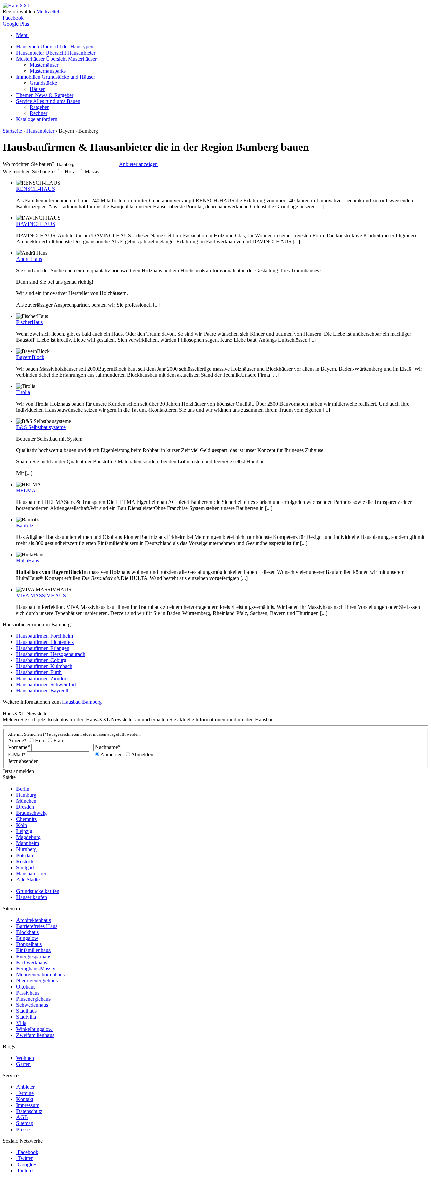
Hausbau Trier (31, 873)
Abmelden (142, 754)
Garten (23, 1064)
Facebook (13, 18)
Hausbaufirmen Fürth (39, 672)
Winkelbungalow (34, 1029)
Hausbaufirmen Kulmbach (44, 666)
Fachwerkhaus (31, 962)
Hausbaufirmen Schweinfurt (46, 684)
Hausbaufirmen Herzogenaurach (50, 654)
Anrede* (17, 740)
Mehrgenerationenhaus (40, 974)
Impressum (27, 1105)
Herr (40, 740)
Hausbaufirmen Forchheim (44, 636)
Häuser (37, 89)
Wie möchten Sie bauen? (29, 171)
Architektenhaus (33, 920)
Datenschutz (29, 1111)
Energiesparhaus (33, 956)
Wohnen (25, 1058)
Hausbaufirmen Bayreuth (43, 690)
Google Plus (16, 24)
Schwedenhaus (32, 1005)
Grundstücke (43, 83)
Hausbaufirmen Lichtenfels (45, 642)
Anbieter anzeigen (138, 164)
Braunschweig (31, 813)
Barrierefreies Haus (36, 926)
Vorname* (19, 747)
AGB (22, 1117)
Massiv (92, 171)
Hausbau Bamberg (82, 702)
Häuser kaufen (31, 897)
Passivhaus (27, 993)
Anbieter (25, 1087)
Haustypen (54, 46)
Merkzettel (47, 11)
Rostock (25, 861)
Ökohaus (25, 987)
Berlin (22, 789)
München (26, 801)
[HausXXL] (17, 5)
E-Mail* (17, 754)
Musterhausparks (48, 71)
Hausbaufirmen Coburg (41, 660)
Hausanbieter (55, 53)
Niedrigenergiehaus (37, 980)
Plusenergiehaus (33, 999)
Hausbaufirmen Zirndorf (42, 678)
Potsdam (25, 855)
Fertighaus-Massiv (35, 968)
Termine (25, 1093)
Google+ (27, 1164)
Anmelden (111, 754)
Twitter (25, 1158)
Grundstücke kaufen (37, 891)
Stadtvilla (26, 1017)
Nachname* (108, 747)
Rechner (38, 113)
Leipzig (24, 831)
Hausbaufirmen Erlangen (42, 648)
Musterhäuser (56, 59)
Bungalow (27, 938)
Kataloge (36, 119)
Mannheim (27, 843)
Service (48, 101)
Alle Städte (28, 879)
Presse (23, 1129)
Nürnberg (26, 849)
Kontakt (24, 1099)
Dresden (25, 807)
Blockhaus (27, 932)
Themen (44, 95)
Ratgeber (39, 107)
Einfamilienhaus (33, 950)
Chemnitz (26, 819)
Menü (22, 35)
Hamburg (26, 795)
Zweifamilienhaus (35, 1035)
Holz (70, 171)
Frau (58, 740)
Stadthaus (26, 1011)
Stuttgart (25, 867)
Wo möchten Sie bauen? (28, 164)
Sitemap (24, 1123)
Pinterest (27, 1170)
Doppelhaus (29, 944)
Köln (21, 825)
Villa (21, 1023)
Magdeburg (28, 837)
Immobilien (55, 77)
